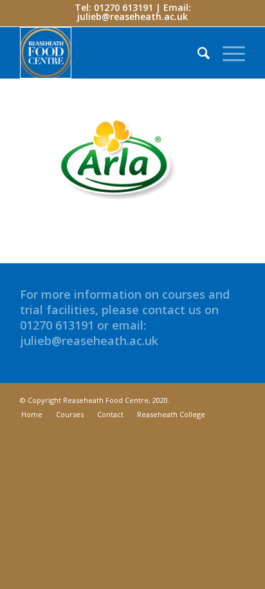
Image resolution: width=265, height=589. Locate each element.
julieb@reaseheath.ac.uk (132, 16)
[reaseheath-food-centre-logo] (110, 53)
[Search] (197, 53)
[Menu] (227, 53)
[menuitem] (197, 53)
